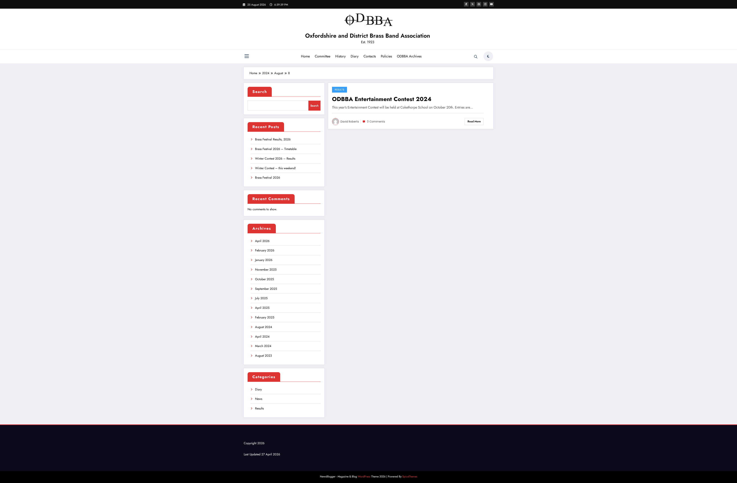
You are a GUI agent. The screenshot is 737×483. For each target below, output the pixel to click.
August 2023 (263, 355)
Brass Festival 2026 (267, 177)
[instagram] (485, 4)
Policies (386, 56)
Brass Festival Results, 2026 (273, 139)
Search (259, 91)
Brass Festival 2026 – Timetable (276, 149)
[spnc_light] (488, 56)
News (258, 399)
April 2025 (262, 308)
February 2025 (264, 317)
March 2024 (263, 346)
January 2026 (263, 260)
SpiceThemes (409, 476)
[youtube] (491, 4)
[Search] (476, 57)
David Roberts (349, 121)
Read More (474, 121)
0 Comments (376, 121)
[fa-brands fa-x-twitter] (472, 4)
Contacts (370, 56)
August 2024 (263, 327)
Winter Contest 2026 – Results (275, 158)
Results (259, 408)
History (340, 56)
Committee (322, 56)
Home (305, 56)
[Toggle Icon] (247, 57)
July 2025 (261, 298)
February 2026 (264, 250)
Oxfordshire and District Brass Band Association (367, 35)
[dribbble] (479, 4)
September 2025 (266, 289)
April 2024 (262, 336)
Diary (355, 56)
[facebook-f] (466, 4)
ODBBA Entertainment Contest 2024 (381, 99)
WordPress (364, 476)
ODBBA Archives (409, 56)
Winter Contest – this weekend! (275, 168)
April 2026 (262, 241)
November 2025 (266, 269)
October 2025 (264, 279)
